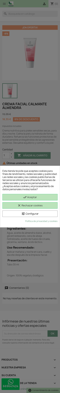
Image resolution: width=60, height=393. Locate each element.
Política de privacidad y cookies (41, 221)
